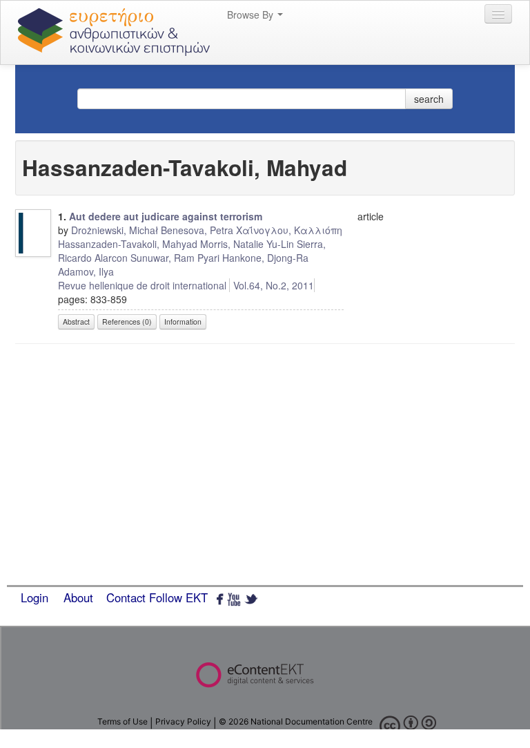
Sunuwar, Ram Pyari (174, 258)
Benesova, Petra (197, 230)
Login (34, 597)
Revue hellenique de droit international (142, 285)
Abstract (76, 321)
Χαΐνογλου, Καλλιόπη (289, 230)
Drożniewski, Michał (114, 230)
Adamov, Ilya (86, 271)
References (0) (127, 321)
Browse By (251, 14)
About (78, 597)
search (429, 99)
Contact (126, 597)
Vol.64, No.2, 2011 (273, 285)
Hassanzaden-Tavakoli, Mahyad (127, 244)
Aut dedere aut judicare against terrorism (165, 216)
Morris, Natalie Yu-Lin (247, 244)
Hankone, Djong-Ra (265, 258)
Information (183, 321)
